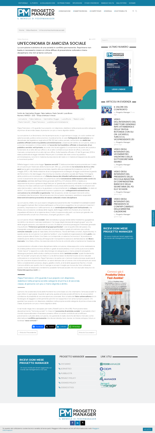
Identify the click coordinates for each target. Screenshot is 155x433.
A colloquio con (47, 3)
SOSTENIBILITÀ (121, 11)
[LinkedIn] (77, 423)
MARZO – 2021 (29, 115)
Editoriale (23, 3)
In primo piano (63, 3)
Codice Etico (67, 387)
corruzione (22, 119)
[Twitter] (82, 423)
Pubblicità (66, 373)
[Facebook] (72, 423)
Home (21, 30)
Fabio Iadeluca (46, 113)
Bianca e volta (107, 3)
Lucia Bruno (67, 113)
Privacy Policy (68, 378)
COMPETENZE (96, 11)
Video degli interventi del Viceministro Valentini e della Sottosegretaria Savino (123, 155)
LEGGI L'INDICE (118, 89)
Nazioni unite (78, 119)
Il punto (34, 3)
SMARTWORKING (80, 11)
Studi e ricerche (92, 3)
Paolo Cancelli (57, 113)
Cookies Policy (68, 383)
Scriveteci (66, 369)
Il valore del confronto (121, 108)
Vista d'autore (31, 30)
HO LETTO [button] (147, 429)
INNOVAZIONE (65, 11)
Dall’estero (121, 3)
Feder (12, 5)
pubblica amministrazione (57, 122)
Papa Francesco (38, 122)
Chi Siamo (65, 364)
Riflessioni (77, 3)
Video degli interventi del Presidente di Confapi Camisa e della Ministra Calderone (123, 205)
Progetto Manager (123, 112)
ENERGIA (108, 11)
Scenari (132, 3)
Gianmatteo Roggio (32, 113)
